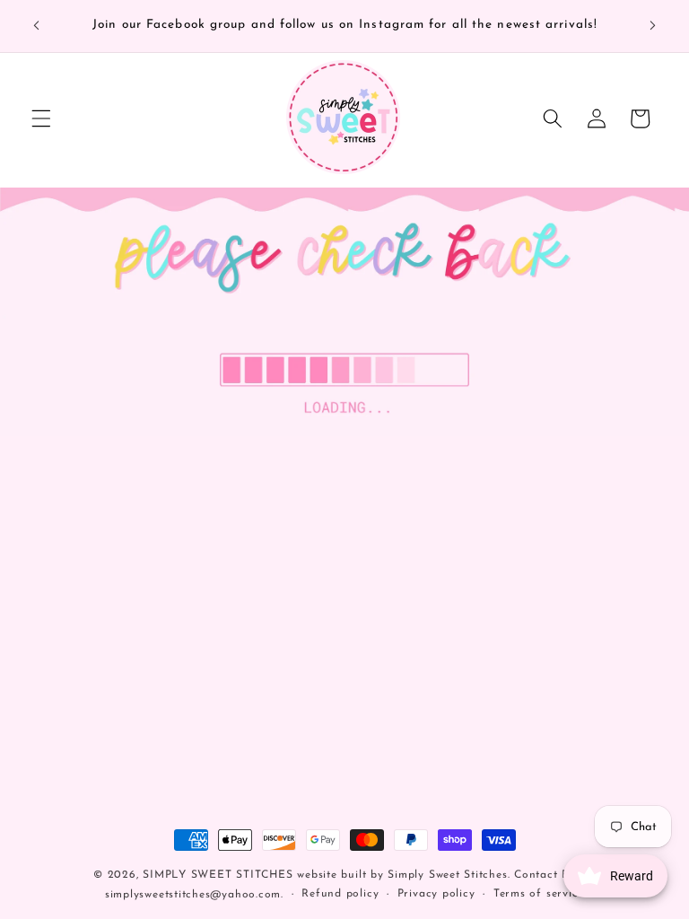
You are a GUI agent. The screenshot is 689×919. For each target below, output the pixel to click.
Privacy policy (436, 893)
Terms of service (538, 893)
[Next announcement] (652, 26)
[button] (41, 118)
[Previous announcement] (37, 26)
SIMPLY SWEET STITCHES (217, 875)
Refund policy (340, 893)
